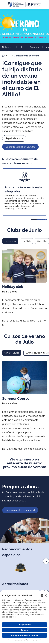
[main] (24, 326)
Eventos (20, 47)
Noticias (6, 47)
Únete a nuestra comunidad (20, 510)
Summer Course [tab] (11, 353)
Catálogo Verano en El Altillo (20, 146)
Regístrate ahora (14, 138)
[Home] (24, 4)
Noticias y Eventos (11, 56)
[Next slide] (46, 561)
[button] (34, 219)
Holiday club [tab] (10, 241)
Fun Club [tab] (27, 241)
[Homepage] (5, 56)
